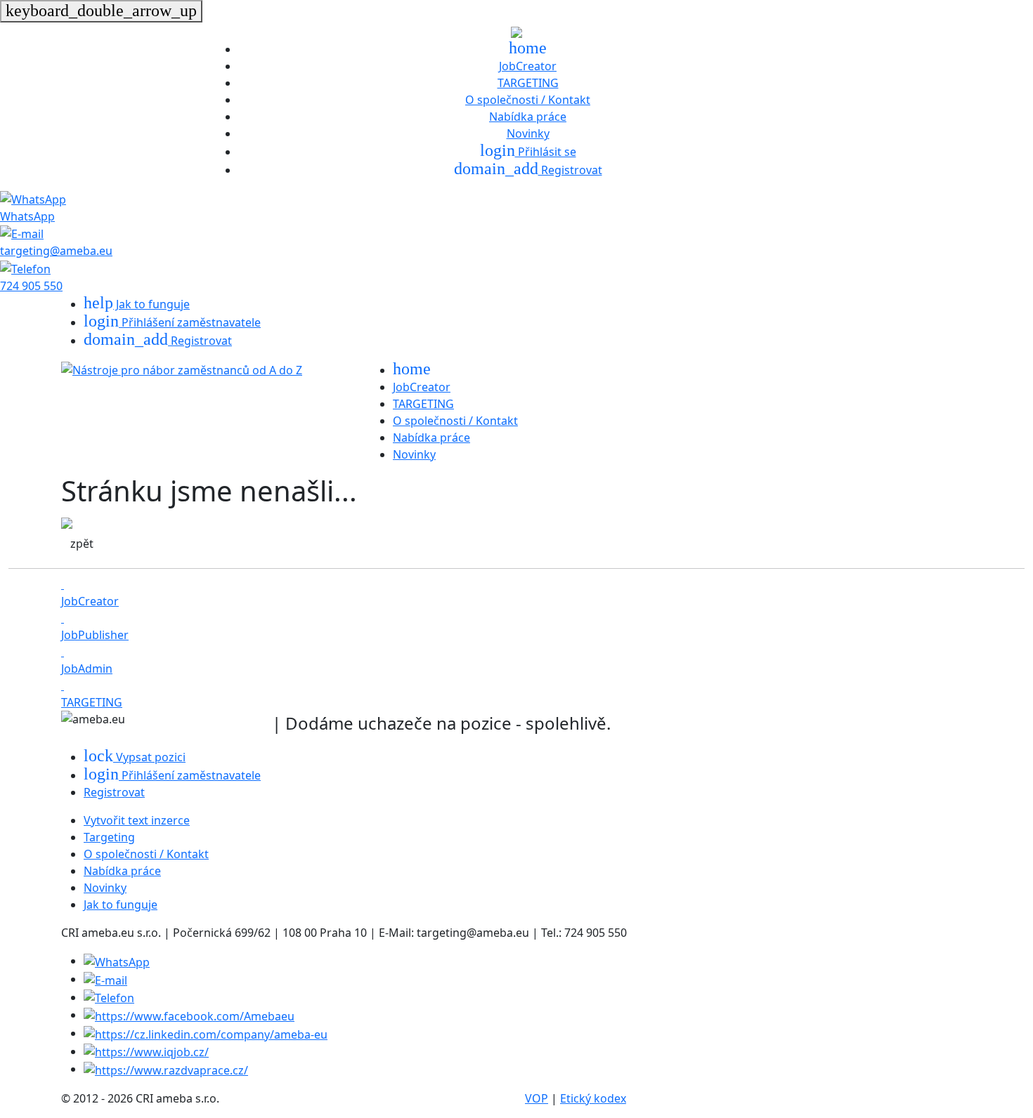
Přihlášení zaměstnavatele (172, 322)
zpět (81, 543)
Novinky (528, 133)
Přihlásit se (528, 151)
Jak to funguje (137, 304)
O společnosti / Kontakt (527, 99)
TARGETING (528, 83)
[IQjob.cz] (146, 1051)
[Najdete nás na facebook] (189, 1014)
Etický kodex (593, 1098)
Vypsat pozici (135, 757)
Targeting (109, 837)
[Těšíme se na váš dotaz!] (117, 960)
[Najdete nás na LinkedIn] (205, 1033)
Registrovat (528, 170)
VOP (536, 1098)
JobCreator (528, 66)
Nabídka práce (527, 116)
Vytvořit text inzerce (137, 820)
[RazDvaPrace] (166, 1069)
